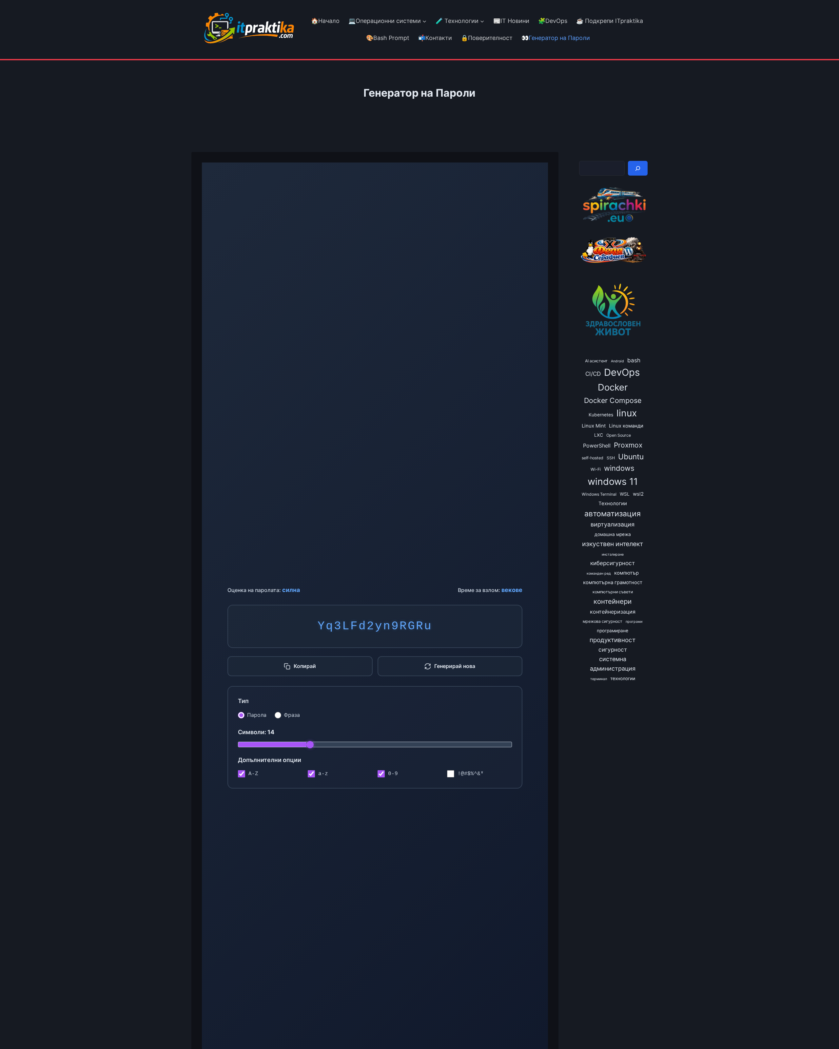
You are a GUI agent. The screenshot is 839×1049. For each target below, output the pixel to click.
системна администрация (612, 664)
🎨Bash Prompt (386, 37)
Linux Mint (594, 426)
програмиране (612, 630)
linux (626, 413)
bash (633, 360)
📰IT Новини (511, 20)
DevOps (622, 372)
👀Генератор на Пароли (555, 37)
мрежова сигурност (602, 621)
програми (634, 622)
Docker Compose (612, 400)
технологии (622, 678)
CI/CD (593, 373)
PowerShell (597, 445)
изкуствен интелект (612, 544)
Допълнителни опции (269, 759)
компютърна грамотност (612, 582)
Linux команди (626, 426)
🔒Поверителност (487, 37)
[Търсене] (638, 168)
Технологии (612, 503)
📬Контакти (435, 37)
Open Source (618, 435)
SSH (611, 457)
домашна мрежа (613, 534)
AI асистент (596, 360)
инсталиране (613, 554)
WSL (625, 494)
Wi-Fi (596, 469)
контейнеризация (612, 611)
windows (619, 468)
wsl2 (638, 494)
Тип (243, 700)
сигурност (612, 649)
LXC (598, 435)
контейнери (613, 601)
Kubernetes (601, 414)
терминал (598, 679)
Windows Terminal (599, 494)
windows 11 (613, 481)
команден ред (599, 573)
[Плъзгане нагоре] (822, 1029)
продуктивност (612, 640)
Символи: (256, 732)
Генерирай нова (454, 666)
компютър (626, 573)
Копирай (305, 666)
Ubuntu (631, 456)
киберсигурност (612, 563)
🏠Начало (325, 20)
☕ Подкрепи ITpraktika (609, 20)
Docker (613, 387)
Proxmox (628, 445)
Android (617, 361)
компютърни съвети (613, 591)
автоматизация (612, 513)
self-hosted (592, 457)
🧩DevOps (552, 20)
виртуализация (612, 524)
